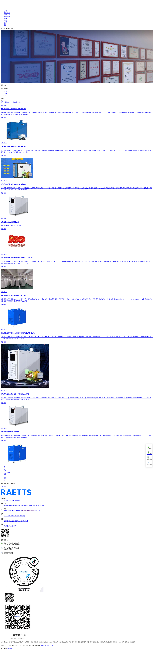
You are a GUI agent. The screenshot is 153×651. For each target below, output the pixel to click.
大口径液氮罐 (73, 642)
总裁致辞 (13, 500)
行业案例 (7, 16)
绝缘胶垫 (45, 642)
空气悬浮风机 (8, 505)
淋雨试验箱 (103, 642)
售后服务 (25, 521)
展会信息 (19, 102)
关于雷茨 (7, 13)
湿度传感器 (85, 642)
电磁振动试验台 (63, 642)
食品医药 (19, 510)
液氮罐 (80, 642)
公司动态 (7, 102)
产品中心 (7, 14)
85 (5, 478)
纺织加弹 (25, 510)
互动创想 (9, 648)
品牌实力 (19, 500)
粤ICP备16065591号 (47, 645)
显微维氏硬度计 (131, 642)
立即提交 (3, 486)
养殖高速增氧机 (28, 642)
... (4, 469)
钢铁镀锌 (31, 510)
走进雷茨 (7, 500)
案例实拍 (7, 521)
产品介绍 (19, 521)
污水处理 (7, 510)
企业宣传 (13, 521)
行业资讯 (13, 102)
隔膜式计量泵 (38, 642)
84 (5, 477)
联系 (5, 22)
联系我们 (7, 526)
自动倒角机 (54, 642)
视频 (5, 20)
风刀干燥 (37, 510)
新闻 (5, 18)
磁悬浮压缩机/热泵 (26, 505)
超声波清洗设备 (95, 642)
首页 (5, 11)
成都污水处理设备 (113, 642)
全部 (2, 102)
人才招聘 (13, 526)
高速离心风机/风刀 (38, 505)
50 (5, 470)
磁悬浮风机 (16, 505)
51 (7, 472)
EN (5, 25)
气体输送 (13, 510)
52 (5, 474)
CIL (50, 642)
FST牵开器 (122, 642)
